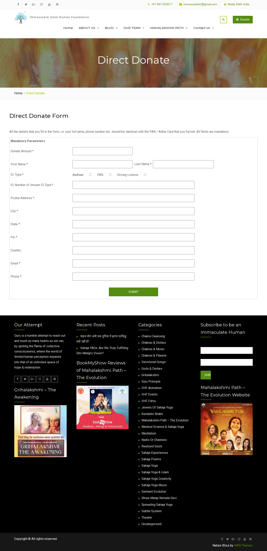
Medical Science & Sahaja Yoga (163, 427)
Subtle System (152, 511)
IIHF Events (150, 394)
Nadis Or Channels (154, 440)
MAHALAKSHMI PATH (167, 28)
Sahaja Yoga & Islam (155, 472)
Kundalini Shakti (152, 414)
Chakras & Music (153, 349)
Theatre (147, 517)
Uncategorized (151, 524)
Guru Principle (151, 381)
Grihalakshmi (150, 375)
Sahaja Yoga (150, 465)
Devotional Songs (154, 362)
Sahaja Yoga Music (154, 485)
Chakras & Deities (154, 342)
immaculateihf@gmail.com (200, 4)
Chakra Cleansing (153, 336)
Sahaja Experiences (155, 453)
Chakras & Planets (154, 355)
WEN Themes (243, 545)
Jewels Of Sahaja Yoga (157, 407)
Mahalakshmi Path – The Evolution (165, 420)
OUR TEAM (132, 28)
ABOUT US (87, 28)
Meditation (149, 433)
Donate (244, 19)
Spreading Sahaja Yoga (157, 504)
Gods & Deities (152, 368)
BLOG (109, 28)
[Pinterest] (54, 379)
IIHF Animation (152, 388)
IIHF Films (149, 401)
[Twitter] (25, 379)
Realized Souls (152, 446)
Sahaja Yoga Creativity (156, 479)
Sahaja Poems (151, 459)
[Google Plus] (32, 379)
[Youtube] (47, 379)
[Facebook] (17, 379)
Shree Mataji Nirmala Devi (159, 498)
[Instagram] (40, 379)
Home (68, 28)
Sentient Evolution (154, 491)
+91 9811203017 (161, 4)
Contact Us (202, 28)
